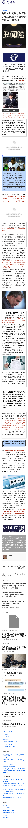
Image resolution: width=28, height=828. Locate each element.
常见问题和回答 (6, 807)
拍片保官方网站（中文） (9, 812)
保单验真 (5, 815)
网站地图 (5, 805)
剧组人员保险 (4, 630)
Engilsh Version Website (9, 810)
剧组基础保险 (4, 10)
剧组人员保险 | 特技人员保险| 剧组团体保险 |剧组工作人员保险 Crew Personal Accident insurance (13, 756)
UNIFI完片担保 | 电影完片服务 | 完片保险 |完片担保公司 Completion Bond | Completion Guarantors (13, 785)
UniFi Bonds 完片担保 (8, 731)
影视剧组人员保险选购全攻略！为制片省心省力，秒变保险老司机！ (14, 636)
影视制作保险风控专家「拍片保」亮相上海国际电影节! (14, 713)
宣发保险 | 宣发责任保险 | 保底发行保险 (12, 797)
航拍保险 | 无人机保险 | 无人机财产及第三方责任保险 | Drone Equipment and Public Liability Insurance (14, 770)
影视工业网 (5, 739)
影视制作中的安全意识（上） (14, 724)
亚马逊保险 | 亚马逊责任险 (9, 744)
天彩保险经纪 (6, 736)
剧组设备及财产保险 (8, 764)
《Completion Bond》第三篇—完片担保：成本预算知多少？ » (14, 567)
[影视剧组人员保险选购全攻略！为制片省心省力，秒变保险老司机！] (14, 622)
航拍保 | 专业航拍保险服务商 (10, 741)
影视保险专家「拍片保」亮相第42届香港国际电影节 (14, 648)
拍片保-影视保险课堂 (12, 669)
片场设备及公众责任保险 (9, 766)
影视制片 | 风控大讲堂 (12, 630)
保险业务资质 (6, 817)
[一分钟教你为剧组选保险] (14, 661)
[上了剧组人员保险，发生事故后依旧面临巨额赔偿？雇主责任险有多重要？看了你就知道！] (14, 685)
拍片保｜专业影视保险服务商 (10, 746)
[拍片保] (9, 2)
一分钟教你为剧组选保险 (12, 673)
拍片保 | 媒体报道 (5, 643)
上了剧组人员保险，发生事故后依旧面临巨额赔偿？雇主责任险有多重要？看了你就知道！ (14, 700)
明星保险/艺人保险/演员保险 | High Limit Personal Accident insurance (14, 604)
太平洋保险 (5, 734)
